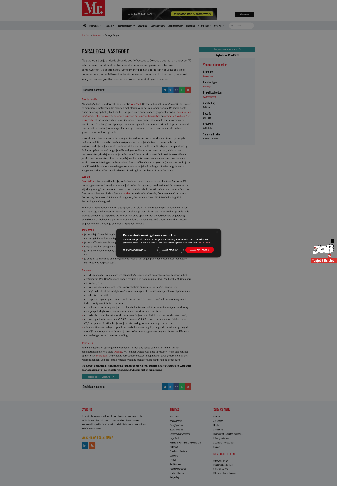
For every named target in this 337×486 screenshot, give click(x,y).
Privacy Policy (204, 242)
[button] (134, 249)
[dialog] (168, 243)
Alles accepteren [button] (199, 250)
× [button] (217, 232)
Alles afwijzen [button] (170, 250)
